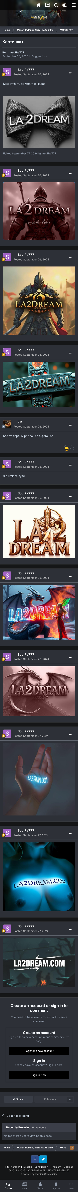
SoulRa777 (17, 52)
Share (19, 1099)
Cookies (68, 1166)
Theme (55, 1166)
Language (41, 1166)
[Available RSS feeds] (72, 1147)
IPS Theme (11, 1166)
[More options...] (71, 73)
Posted (31, 74)
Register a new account (39, 1050)
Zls (20, 422)
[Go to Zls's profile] (7, 424)
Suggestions (40, 56)
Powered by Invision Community (39, 1174)
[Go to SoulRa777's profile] (7, 72)
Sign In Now (39, 1075)
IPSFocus (26, 1166)
